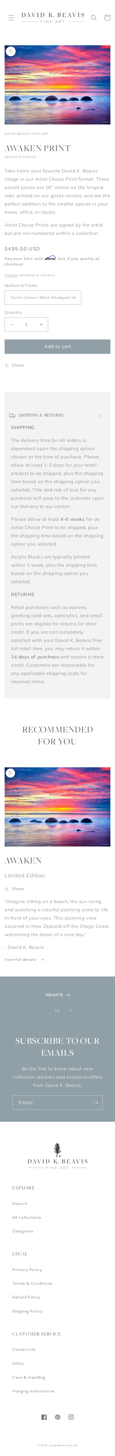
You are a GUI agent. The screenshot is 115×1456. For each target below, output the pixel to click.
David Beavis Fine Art (63, 1445)
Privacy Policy (27, 1269)
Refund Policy (26, 1297)
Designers (22, 1231)
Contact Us (24, 1349)
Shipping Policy (27, 1311)
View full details (21, 959)
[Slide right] (71, 1010)
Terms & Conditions (32, 1283)
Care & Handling (28, 1377)
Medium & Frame (21, 285)
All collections (26, 1217)
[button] (11, 17)
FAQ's (18, 1363)
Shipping (11, 275)
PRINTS (54, 995)
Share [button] (18, 365)
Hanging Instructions (33, 1391)
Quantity (13, 312)
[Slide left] (44, 1010)
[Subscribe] (95, 1102)
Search (19, 1203)
